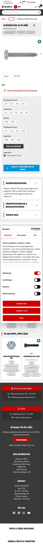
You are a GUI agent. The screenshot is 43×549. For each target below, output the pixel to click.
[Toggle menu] (40, 2)
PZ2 (6, 122)
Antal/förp (7, 136)
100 (6, 140)
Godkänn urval (21, 311)
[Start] (7, 7)
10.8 (23, 131)
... (10, 19)
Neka (21, 318)
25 (11, 113)
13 (6, 113)
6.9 (6, 131)
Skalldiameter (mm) (10, 127)
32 (16, 113)
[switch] (37, 280)
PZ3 (13, 122)
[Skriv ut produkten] (34, 25)
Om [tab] (35, 235)
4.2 (12, 104)
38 (21, 113)
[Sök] (39, 12)
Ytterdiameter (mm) (10, 100)
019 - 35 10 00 (24, 499)
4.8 (17, 104)
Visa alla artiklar (13, 146)
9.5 (17, 131)
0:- (38, 6)
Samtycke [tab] (8, 235)
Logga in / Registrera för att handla (22, 168)
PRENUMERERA (21, 440)
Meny (19, 6)
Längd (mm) (7, 109)
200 (12, 140)
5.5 (23, 104)
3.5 (6, 104)
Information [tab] (21, 235)
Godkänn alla (21, 304)
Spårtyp (6, 118)
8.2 (12, 131)
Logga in (23, 2)
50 (27, 113)
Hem (3, 19)
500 (18, 140)
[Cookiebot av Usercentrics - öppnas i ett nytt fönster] (30, 229)
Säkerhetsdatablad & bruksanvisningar (22, 91)
